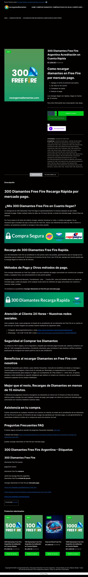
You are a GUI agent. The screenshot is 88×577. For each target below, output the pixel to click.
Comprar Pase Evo (60, 7)
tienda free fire (58, 166)
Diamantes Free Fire (62, 139)
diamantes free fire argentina (72, 144)
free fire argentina (74, 148)
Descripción (36, 174)
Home (34, 7)
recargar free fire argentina (57, 165)
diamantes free (74, 143)
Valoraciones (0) (50, 174)
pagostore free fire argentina (72, 154)
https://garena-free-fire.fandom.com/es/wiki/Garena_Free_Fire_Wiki (27, 492)
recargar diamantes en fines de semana (61, 159)
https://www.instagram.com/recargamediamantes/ (55, 330)
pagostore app (60, 152)
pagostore (51, 152)
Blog (70, 7)
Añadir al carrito (71, 113)
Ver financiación (59, 128)
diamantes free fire (54, 144)
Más (80, 7)
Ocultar (15, 502)
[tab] (36, 174)
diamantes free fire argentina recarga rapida (63, 146)
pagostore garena (53, 155)
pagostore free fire (54, 154)
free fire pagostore (54, 150)
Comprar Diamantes (44, 7)
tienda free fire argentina (74, 166)
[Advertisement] (44, 34)
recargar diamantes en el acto (66, 157)
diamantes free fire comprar (57, 148)
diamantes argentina (61, 143)
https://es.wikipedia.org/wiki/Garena (16, 496)
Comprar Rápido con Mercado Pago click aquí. (31, 2)
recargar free (72, 163)
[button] (56, 118)
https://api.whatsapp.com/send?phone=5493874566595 (56, 333)
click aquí (57, 430)
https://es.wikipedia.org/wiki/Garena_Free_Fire (20, 487)
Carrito (75, 7)
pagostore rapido (67, 155)
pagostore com (71, 152)
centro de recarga (61, 141)
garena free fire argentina (71, 150)
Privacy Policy (44, 573)
